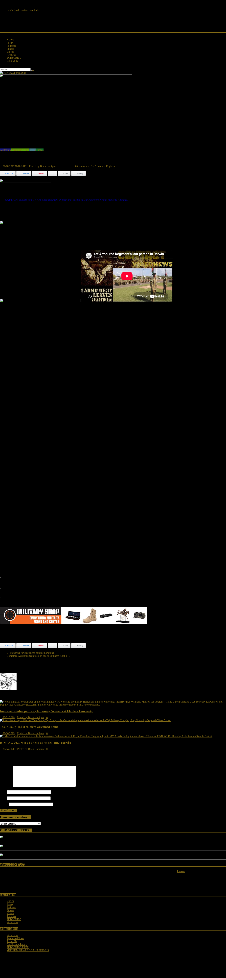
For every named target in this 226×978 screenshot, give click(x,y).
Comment (6, 786)
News (32, 149)
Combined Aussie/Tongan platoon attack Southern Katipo (38, 655)
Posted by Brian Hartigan (42, 166)
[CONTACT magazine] (1, 34)
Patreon (181, 871)
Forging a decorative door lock (23, 10)
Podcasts (11, 45)
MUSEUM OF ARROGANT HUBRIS (28, 950)
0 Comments (82, 166)
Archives (11, 54)
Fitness (10, 48)
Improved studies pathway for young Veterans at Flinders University (46, 711)
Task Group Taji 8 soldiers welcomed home (29, 727)
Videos (10, 51)
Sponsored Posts (15, 938)
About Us (12, 941)
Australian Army (20, 149)
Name (3, 791)
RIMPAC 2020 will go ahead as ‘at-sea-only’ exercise (35, 742)
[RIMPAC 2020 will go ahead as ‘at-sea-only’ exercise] (106, 736)
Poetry (10, 42)
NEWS (10, 39)
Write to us (12, 60)
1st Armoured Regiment (103, 166)
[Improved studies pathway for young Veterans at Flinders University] (113, 704)
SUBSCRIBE (14, 57)
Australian (5, 149)
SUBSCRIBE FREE (18, 947)
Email (3, 798)
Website (4, 804)
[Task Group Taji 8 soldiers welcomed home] (85, 720)
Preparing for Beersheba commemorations (30, 652)
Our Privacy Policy (17, 944)
